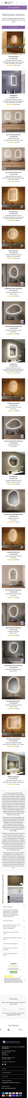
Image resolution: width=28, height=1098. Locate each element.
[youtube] (3, 1064)
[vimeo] (5, 1064)
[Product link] (13, 43)
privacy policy (11, 1014)
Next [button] (25, 979)
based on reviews (13, 968)
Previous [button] (1, 979)
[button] (2, 3)
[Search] (17, 3)
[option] (13, 980)
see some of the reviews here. (13, 969)
